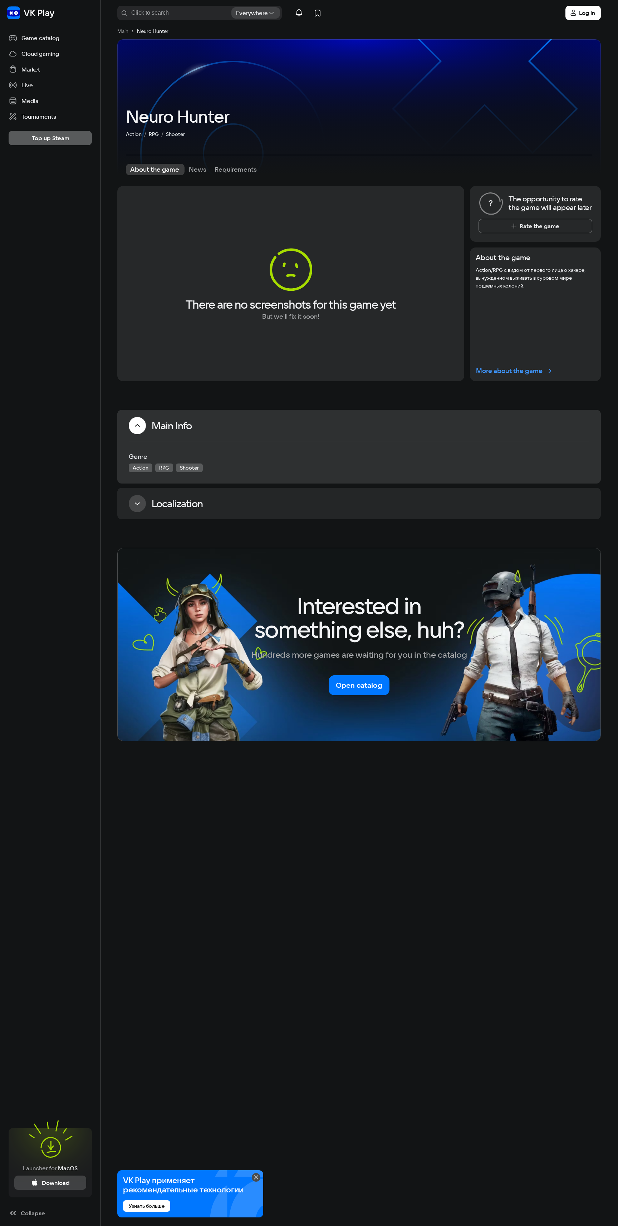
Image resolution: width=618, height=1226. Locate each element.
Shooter (175, 134)
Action (134, 134)
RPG (154, 134)
